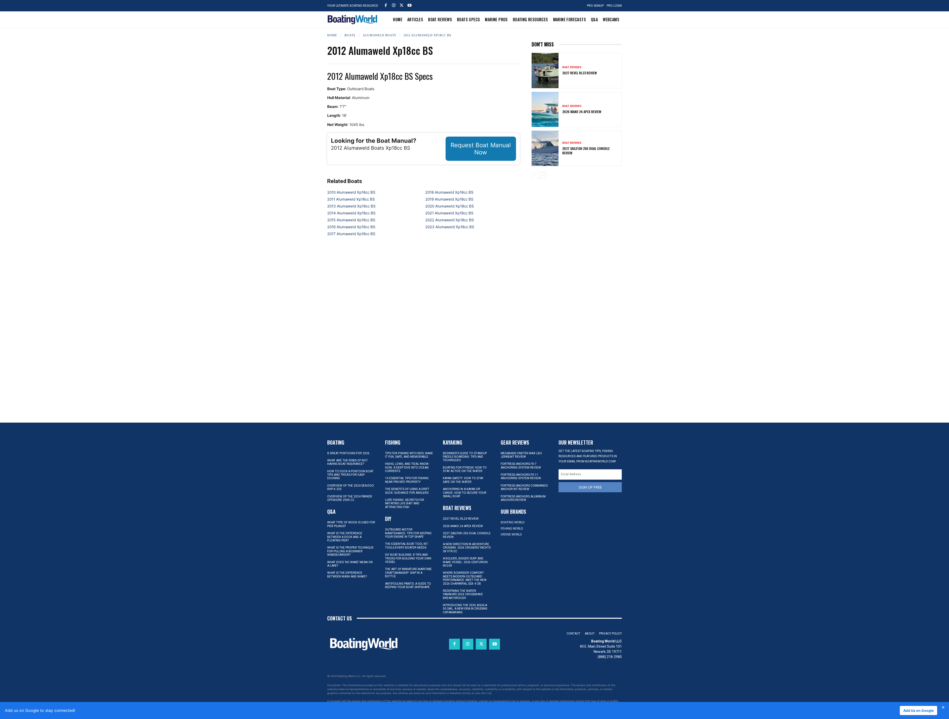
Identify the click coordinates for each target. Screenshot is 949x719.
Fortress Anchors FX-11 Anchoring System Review (521, 476)
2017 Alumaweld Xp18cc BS (351, 233)
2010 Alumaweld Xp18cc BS (351, 192)
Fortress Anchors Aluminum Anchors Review (523, 498)
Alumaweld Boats (379, 35)
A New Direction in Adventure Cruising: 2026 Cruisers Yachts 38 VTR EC (467, 547)
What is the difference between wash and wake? (347, 574)
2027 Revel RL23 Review (579, 72)
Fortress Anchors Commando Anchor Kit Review (524, 487)
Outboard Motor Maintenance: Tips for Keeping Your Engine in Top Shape (408, 533)
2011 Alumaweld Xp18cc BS (351, 199)
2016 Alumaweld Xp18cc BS (351, 227)
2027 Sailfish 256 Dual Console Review (586, 150)
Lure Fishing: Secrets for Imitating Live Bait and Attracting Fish (404, 503)
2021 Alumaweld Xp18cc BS (449, 213)
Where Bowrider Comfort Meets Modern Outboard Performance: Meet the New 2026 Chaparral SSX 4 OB (465, 578)
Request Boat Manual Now (481, 149)
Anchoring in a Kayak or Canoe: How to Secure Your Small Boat (464, 492)
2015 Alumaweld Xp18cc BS (351, 220)
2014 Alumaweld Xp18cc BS (351, 213)
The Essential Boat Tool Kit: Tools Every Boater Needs (407, 545)
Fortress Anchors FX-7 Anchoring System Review (521, 465)
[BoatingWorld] (354, 19)
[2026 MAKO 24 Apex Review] (545, 109)
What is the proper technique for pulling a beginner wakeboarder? (350, 551)
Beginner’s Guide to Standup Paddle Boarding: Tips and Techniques (465, 457)
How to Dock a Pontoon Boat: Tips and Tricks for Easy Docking (350, 475)
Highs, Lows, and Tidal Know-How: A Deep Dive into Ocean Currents (407, 467)
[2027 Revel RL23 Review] (545, 70)
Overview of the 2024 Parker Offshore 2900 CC (349, 498)
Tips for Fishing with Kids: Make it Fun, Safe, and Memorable (409, 455)
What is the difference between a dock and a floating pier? (344, 537)
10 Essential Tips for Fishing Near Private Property (407, 479)
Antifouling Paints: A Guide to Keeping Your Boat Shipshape (408, 585)
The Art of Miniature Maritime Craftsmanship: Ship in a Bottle (408, 572)
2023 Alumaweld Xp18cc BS (449, 227)
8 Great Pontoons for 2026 (348, 453)
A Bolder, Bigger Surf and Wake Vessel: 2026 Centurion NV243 (465, 562)
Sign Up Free (590, 487)
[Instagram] (394, 5)
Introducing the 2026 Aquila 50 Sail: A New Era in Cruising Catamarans (465, 608)
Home (332, 35)
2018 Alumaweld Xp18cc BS (449, 192)
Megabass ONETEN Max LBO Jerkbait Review (521, 455)
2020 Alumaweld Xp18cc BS (449, 206)
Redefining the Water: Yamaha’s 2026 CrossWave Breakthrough (463, 594)
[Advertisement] (576, 217)
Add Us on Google (918, 710)
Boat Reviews (572, 67)
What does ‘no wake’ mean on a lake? (350, 563)
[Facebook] (386, 5)
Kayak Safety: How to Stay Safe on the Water (463, 479)
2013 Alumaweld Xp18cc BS (351, 206)
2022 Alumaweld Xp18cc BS (449, 220)
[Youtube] (409, 5)
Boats (350, 35)
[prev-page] (535, 175)
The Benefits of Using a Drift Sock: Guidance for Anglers (407, 490)
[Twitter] (402, 5)
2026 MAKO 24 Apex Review (581, 111)
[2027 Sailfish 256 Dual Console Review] (545, 148)
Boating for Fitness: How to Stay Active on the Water (465, 469)
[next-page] (542, 175)
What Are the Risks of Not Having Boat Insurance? (347, 462)
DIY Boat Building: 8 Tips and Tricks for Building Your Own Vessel (408, 558)
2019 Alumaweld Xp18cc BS (449, 199)
